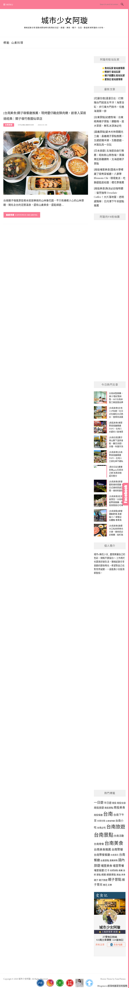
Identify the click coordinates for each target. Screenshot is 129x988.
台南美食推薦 (102, 849)
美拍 (118, 874)
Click (125, 494)
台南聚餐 (117, 849)
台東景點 (104, 860)
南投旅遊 (99, 807)
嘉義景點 (114, 860)
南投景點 (108, 808)
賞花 (105, 885)
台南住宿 (101, 821)
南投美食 (119, 807)
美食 (123, 875)
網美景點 (111, 874)
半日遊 (108, 803)
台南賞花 (115, 855)
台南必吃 (101, 827)
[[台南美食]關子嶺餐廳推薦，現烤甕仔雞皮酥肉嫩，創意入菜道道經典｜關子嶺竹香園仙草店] (45, 163)
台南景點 (103, 835)
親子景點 (114, 879)
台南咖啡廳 (110, 821)
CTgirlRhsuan (26, 125)
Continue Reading (26, 215)
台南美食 (113, 843)
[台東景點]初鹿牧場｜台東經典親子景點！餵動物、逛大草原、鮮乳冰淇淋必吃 (109, 121)
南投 (114, 803)
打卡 (107, 870)
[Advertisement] (45, 83)
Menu (9, 4)
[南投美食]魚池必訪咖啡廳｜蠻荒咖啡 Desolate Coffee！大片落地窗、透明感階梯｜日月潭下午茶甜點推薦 (109, 197)
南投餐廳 (98, 815)
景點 (98, 874)
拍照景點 (114, 870)
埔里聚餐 (118, 865)
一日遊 (98, 802)
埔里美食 (106, 865)
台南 (108, 814)
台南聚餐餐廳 (102, 854)
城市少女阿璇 (64, 21)
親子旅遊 (103, 880)
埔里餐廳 (99, 870)
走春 (110, 885)
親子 (96, 880)
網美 (103, 874)
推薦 (121, 870)
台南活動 (119, 835)
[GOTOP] (89, 983)
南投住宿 (121, 803)
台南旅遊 (8, 125)
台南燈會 (99, 844)
